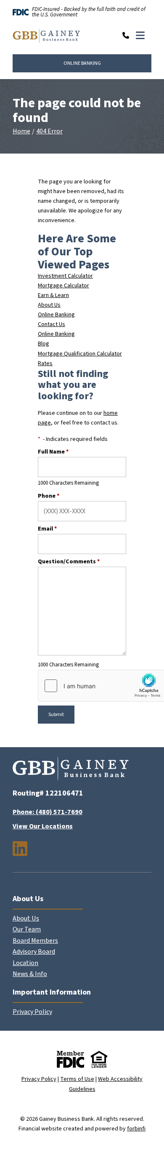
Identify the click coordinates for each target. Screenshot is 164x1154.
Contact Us (51, 324)
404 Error (49, 131)
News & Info (30, 974)
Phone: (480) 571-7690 (47, 812)
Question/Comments (69, 561)
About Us (49, 305)
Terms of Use (77, 1079)
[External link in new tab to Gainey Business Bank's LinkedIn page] (20, 848)
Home (21, 131)
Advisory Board (34, 951)
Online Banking (56, 314)
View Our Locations (43, 826)
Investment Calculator (65, 276)
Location (25, 963)
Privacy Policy (32, 1011)
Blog (43, 344)
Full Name (53, 452)
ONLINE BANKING (82, 63)
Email (47, 529)
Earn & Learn (53, 295)
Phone (48, 496)
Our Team (27, 929)
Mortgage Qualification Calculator (80, 354)
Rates (45, 363)
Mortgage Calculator (63, 285)
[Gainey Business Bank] (46, 36)
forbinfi (136, 1129)
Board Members (35, 940)
